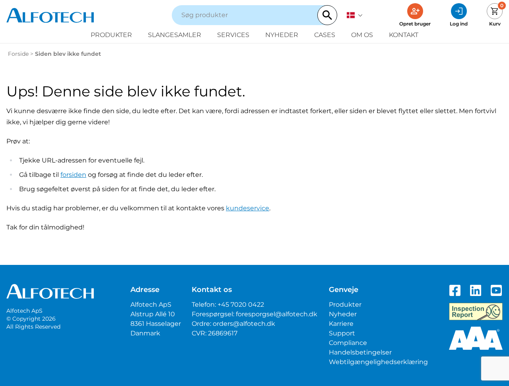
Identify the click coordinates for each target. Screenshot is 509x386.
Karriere (341, 323)
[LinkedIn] (475, 290)
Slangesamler (174, 35)
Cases (324, 35)
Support (342, 333)
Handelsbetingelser (360, 352)
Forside (18, 53)
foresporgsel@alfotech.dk (276, 314)
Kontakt (403, 35)
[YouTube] (496, 290)
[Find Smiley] (476, 311)
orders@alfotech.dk (244, 323)
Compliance (348, 343)
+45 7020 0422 (241, 304)
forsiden (73, 174)
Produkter (111, 35)
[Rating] (476, 338)
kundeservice (247, 208)
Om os (362, 35)
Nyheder (281, 35)
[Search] (327, 15)
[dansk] (355, 15)
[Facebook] (455, 290)
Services (233, 35)
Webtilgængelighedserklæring (378, 362)
